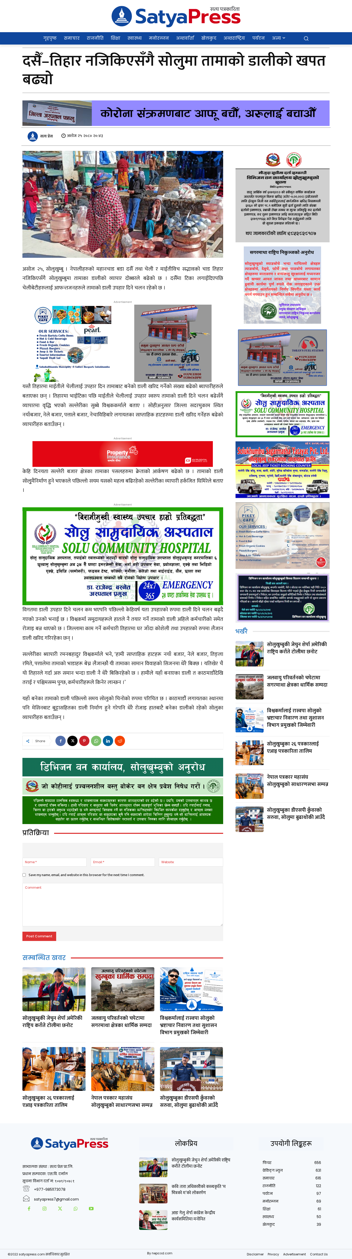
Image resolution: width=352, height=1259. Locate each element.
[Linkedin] (108, 741)
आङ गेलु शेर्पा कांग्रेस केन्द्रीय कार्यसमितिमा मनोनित (193, 1216)
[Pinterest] (84, 741)
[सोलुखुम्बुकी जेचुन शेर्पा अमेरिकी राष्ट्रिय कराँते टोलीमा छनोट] (53, 989)
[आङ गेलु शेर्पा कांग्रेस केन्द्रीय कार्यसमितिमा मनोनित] (153, 1220)
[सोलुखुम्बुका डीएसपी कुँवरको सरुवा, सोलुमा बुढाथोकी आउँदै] (191, 1069)
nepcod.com (162, 1253)
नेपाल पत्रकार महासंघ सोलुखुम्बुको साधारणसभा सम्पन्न (122, 1102)
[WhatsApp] (96, 741)
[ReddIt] (120, 741)
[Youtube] (91, 1209)
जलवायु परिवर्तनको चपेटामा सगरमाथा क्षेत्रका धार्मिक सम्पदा (121, 1022)
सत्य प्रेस (46, 136)
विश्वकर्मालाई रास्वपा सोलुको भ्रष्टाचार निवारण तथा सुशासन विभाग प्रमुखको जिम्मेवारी (188, 1025)
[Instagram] (44, 1209)
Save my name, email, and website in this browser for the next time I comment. (87, 875)
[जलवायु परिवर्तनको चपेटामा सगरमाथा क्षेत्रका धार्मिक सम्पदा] (122, 989)
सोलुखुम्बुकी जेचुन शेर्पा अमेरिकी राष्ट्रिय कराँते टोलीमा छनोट (52, 1022)
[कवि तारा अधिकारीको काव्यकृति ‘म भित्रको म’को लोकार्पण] (153, 1194)
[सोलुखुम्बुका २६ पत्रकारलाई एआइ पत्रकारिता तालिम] (53, 1069)
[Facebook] (60, 741)
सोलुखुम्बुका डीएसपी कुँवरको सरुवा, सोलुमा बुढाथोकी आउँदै (189, 1102)
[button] (306, 38)
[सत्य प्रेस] (33, 136)
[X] (72, 741)
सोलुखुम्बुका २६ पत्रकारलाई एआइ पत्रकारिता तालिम (48, 1102)
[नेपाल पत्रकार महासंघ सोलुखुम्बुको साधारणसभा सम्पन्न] (122, 1069)
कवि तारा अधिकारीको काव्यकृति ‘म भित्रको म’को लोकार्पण (199, 1189)
